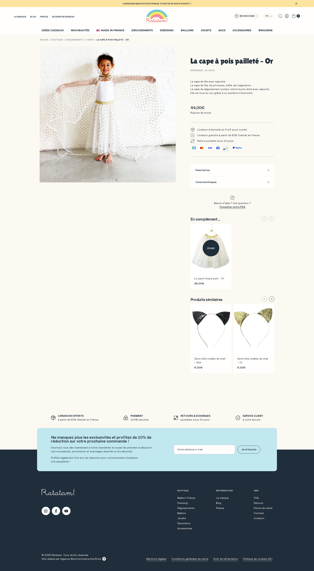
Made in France (112, 30)
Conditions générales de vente (190, 558)
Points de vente (263, 508)
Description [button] (203, 170)
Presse (44, 16)
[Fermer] (296, 3)
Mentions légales (156, 558)
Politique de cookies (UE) (257, 558)
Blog (33, 16)
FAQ (256, 497)
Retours (258, 503)
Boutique (57, 39)
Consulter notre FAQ (232, 207)
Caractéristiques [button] (206, 182)
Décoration (184, 523)
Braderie (266, 30)
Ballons (187, 30)
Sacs (222, 30)
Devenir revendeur (63, 16)
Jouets (206, 30)
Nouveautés (80, 30)
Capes (89, 39)
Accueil (44, 39)
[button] (268, 16)
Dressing (167, 30)
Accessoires (242, 30)
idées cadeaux (53, 30)
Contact (259, 513)
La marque (20, 16)
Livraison (259, 518)
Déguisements (142, 30)
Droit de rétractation (225, 558)
